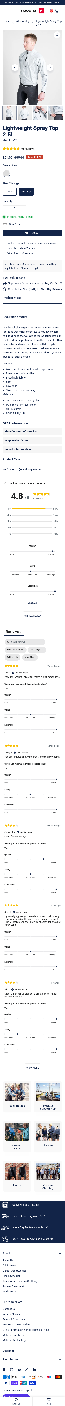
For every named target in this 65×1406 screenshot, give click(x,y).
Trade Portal (10, 1291)
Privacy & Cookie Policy (16, 1324)
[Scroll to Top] (58, 1387)
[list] (32, 67)
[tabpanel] (32, 857)
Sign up (25, 268)
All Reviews (9, 1265)
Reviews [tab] (14, 631)
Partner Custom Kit (14, 1286)
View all (32, 603)
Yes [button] (6, 689)
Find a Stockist (11, 1276)
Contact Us (9, 1309)
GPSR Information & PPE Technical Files (26, 1329)
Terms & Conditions (14, 1319)
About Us (8, 1260)
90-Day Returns (11, 2)
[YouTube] (19, 1369)
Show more (32, 1068)
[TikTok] (27, 1369)
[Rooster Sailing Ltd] (33, 10)
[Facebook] (4, 1369)
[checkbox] (12, 657)
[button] (57, 10)
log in (36, 268)
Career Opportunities (15, 1270)
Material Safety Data (14, 1335)
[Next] (50, 67)
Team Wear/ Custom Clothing (20, 1281)
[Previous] (15, 67)
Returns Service (12, 1314)
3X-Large (26, 191)
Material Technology (14, 1340)
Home (6, 21)
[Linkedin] (34, 1369)
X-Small (9, 191)
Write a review (32, 616)
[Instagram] (11, 1369)
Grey (6, 173)
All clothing (22, 21)
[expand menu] (6, 11)
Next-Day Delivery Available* (49, 2)
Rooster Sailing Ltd (22, 1390)
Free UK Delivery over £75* (28, 2)
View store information (20, 253)
